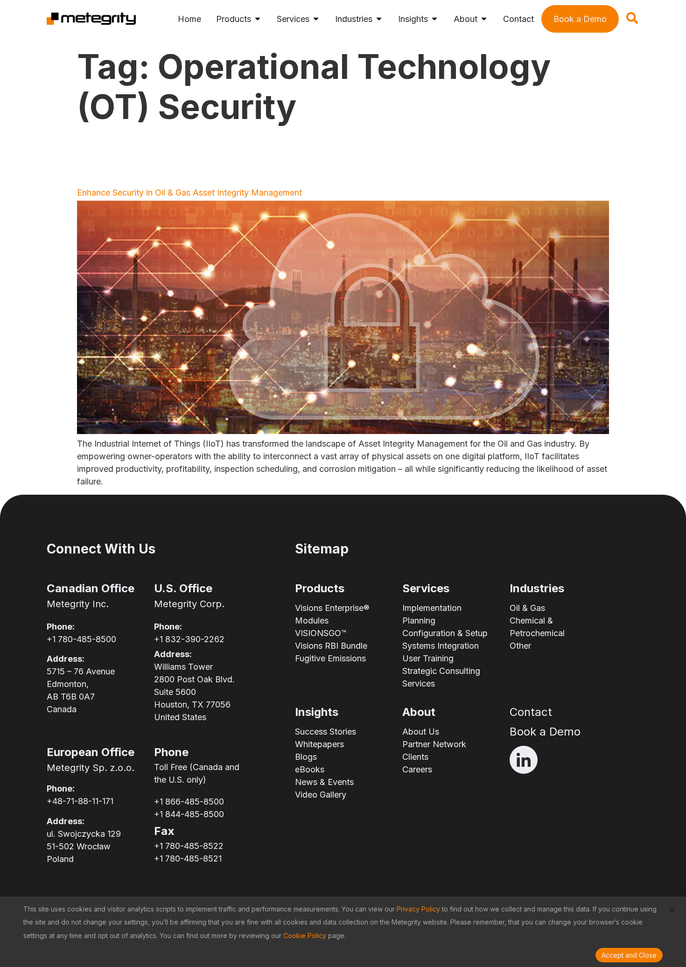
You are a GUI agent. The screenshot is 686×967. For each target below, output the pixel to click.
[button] (632, 21)
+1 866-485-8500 (189, 801)
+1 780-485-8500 (81, 639)
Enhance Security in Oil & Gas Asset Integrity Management (189, 192)
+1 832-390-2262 (189, 639)
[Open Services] (316, 19)
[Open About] (484, 19)
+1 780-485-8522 (189, 846)
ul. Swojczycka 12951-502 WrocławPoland (84, 846)
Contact (531, 712)
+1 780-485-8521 (188, 858)
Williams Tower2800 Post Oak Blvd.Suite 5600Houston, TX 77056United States (194, 692)
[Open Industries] (379, 19)
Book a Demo (545, 731)
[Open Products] (257, 19)
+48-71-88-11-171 (80, 801)
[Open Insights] (434, 19)
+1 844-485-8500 (189, 814)
